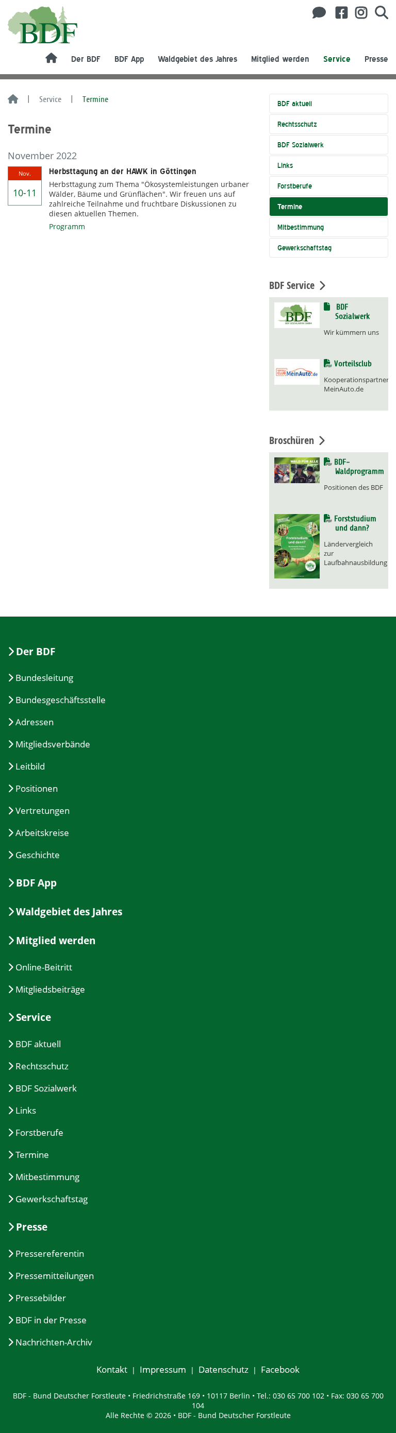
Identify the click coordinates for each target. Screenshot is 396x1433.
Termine (289, 206)
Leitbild (30, 766)
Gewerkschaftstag (304, 248)
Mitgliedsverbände (52, 744)
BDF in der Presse (51, 1320)
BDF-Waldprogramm (359, 466)
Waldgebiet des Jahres (197, 59)
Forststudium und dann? (355, 523)
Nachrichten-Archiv (53, 1342)
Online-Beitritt (43, 967)
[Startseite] (13, 100)
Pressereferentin (49, 1253)
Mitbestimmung (300, 227)
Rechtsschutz (297, 124)
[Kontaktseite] (316, 13)
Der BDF (86, 59)
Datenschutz (224, 1369)
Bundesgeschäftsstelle (60, 700)
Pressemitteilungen (54, 1276)
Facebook (280, 1369)
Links (285, 165)
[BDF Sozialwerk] (297, 314)
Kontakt (111, 1369)
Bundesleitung (44, 678)
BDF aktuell (294, 103)
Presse (376, 59)
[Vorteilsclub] (297, 371)
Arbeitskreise (42, 833)
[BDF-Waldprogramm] (297, 469)
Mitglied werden (280, 59)
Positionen (36, 788)
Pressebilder (40, 1298)
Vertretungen (42, 810)
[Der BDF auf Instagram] (357, 13)
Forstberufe (294, 186)
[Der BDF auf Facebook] (338, 13)
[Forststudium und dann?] (297, 545)
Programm (67, 226)
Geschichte (37, 855)
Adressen (34, 722)
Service (337, 59)
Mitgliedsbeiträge (50, 989)
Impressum (163, 1369)
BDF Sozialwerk (300, 145)
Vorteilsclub (353, 363)
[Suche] (377, 13)
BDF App (129, 59)
